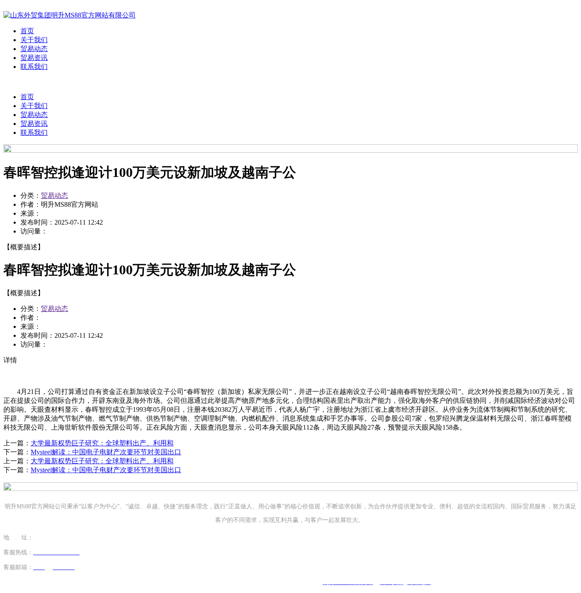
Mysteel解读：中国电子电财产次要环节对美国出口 (106, 452)
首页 (27, 30)
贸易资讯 (34, 57)
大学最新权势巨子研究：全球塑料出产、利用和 (102, 443)
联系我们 (34, 66)
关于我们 (34, 39)
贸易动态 (34, 48)
